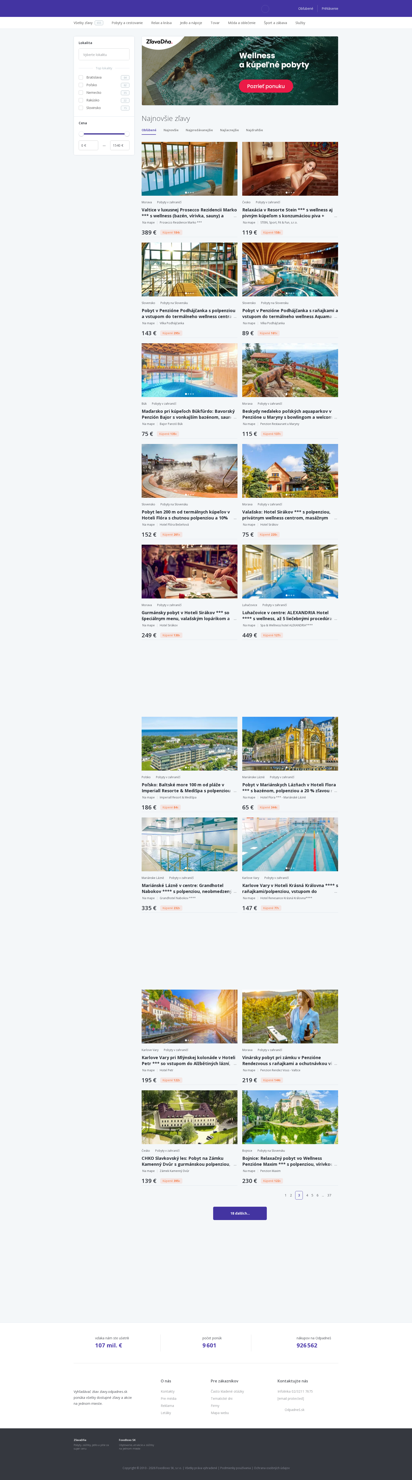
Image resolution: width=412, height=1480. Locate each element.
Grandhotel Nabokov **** (178, 898)
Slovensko (148, 303)
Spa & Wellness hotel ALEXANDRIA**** (286, 625)
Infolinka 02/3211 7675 (295, 1391)
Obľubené (306, 8)
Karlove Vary (250, 878)
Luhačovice (249, 605)
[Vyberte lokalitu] (104, 54)
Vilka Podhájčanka (172, 323)
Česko (246, 202)
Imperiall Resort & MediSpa (178, 797)
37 (329, 1195)
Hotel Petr (166, 1070)
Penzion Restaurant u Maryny (279, 424)
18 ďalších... (240, 1213)
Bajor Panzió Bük (171, 424)
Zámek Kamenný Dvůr (174, 1171)
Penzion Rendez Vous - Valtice (280, 1070)
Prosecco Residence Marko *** (181, 222)
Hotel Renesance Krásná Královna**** (286, 898)
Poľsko (146, 777)
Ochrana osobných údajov (272, 1468)
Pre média (168, 1398)
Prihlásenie (330, 8)
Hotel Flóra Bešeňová (174, 525)
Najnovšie (171, 130)
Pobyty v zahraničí (169, 202)
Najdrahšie (254, 130)
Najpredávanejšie (199, 130)
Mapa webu (220, 1412)
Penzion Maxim (270, 1171)
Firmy (215, 1405)
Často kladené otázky (227, 1391)
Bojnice (247, 1151)
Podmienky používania (235, 1468)
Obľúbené (149, 130)
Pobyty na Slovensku (174, 303)
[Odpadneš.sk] (92, 8)
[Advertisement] (104, 229)
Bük (144, 404)
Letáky (166, 1412)
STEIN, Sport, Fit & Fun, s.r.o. (279, 222)
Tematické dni (221, 1398)
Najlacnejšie (229, 130)
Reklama (167, 1405)
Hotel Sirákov (269, 525)
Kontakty (168, 1391)
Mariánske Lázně (253, 777)
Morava (147, 202)
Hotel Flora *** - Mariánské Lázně (283, 797)
